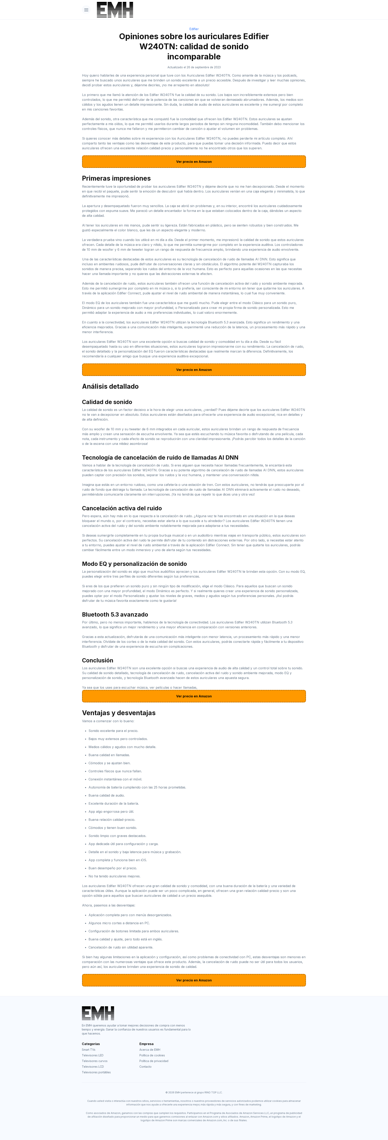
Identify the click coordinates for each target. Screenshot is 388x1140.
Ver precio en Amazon (194, 162)
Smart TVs (88, 1049)
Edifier (194, 29)
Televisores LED (92, 1055)
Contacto (145, 1066)
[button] (86, 9)
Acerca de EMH (149, 1049)
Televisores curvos (95, 1061)
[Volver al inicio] (200, 10)
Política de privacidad (153, 1061)
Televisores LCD (93, 1066)
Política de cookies (152, 1055)
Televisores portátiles (96, 1072)
